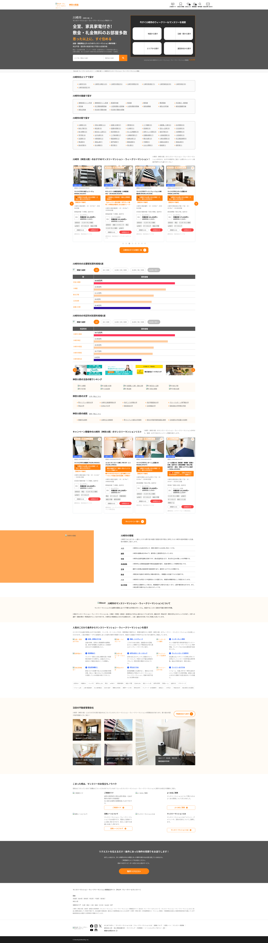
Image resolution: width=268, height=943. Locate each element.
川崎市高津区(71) (149, 84)
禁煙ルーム (165, 683)
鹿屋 (96, 905)
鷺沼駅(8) (82, 142)
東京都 (102, 899)
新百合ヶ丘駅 (154, 386)
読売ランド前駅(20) (149, 132)
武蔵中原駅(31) (116, 128)
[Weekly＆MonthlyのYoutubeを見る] (91, 930)
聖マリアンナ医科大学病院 (132, 420)
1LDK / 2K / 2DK (121, 270)
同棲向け (83, 683)
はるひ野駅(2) (148, 145)
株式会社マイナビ (117, 234)
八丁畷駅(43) (147, 125)
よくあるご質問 (180, 807)
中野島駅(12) (99, 138)
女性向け (76, 683)
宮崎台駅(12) (131, 138)
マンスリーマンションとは (179, 830)
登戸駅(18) (82, 135)
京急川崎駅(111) (100, 125)
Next (196, 204)
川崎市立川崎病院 (107, 420)
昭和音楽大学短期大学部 (178, 406)
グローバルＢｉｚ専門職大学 (179, 402)
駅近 (106, 683)
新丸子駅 (76, 294)
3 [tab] (129, 243)
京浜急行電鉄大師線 (117, 110)
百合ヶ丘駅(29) (165, 128)
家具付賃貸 (157, 683)
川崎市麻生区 (77, 359)
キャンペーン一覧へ (133, 521)
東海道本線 (114, 103)
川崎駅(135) (82, 125)
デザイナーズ (182, 683)
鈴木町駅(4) (82, 145)
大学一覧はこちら (95, 396)
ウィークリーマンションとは (143, 925)
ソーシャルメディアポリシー (153, 928)
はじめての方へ (109, 925)
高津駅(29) (147, 128)
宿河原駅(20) (115, 132)
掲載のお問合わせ (109, 931)
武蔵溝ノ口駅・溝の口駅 (135, 386)
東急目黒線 (82, 110)
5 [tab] (136, 243)
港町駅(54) (130, 125)
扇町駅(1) (179, 145)
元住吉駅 (76, 301)
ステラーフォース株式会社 (182, 511)
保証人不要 (129, 683)
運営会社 (107, 928)
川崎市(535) (82, 84)
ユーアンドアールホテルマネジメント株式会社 (118, 508)
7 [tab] (142, 243)
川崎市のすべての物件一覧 (132, 250)
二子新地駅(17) (116, 135)
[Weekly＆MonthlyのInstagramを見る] (96, 926)
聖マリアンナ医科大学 (85, 402)
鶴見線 (145, 103)
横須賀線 (163, 103)
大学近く (168, 688)
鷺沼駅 (129, 389)
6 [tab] (139, 243)
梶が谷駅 (176, 389)
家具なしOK (99, 683)
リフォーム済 (77, 688)
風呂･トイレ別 (147, 683)
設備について (158, 925)
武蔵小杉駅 (77, 307)
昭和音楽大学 (128, 406)
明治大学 (81, 406)
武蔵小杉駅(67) (116, 125)
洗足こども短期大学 (130, 402)
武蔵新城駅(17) (148, 135)
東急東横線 (147, 106)
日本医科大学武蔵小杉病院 (178, 420)
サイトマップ (131, 928)
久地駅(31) (130, 128)
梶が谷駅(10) (147, 138)
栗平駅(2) (114, 145)
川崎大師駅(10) (165, 138)
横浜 (88, 905)
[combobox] (88, 58)
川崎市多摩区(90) (133, 84)
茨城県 (75, 899)
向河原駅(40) (180, 125)
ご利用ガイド (116, 807)
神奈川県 (75, 901)
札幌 (83, 905)
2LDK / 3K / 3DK (138, 270)
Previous (72, 204)
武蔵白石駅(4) (164, 142)
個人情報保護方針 (119, 928)
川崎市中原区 (77, 346)
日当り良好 (107, 688)
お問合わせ (94, 232)
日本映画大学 (151, 406)
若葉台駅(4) (180, 142)
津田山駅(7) (98, 142)
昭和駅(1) (163, 145)
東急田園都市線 (181, 106)
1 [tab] (123, 243)
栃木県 (80, 899)
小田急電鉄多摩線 (133, 106)
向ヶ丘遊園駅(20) (133, 132)
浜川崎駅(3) (98, 145)
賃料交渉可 (137, 688)
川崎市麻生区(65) (165, 84)
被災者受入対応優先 (188, 688)
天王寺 (101, 905)
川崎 (92, 905)
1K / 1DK (106, 270)
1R (96, 270)
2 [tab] (126, 243)
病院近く (161, 688)
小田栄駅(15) (180, 135)
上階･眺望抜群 (88, 688)
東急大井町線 (164, 106)
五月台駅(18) (99, 135)
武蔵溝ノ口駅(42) (165, 125)
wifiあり (112, 683)
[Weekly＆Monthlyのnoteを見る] (96, 930)
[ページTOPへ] (193, 939)
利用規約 (140, 928)
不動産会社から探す (182, 714)
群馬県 (86, 899)
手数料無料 (120, 683)
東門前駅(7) (115, 142)
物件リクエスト (134, 871)
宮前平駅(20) (164, 132)
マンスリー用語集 (178, 925)
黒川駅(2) (130, 145)
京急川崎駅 (77, 282)
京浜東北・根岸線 (182, 103)
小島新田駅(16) (165, 135)
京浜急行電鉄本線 (100, 110)
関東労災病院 (82, 420)
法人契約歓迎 (98, 688)
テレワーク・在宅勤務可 (149, 688)
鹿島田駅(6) (131, 142)
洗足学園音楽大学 (152, 402)
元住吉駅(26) (180, 128)
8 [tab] (145, 243)
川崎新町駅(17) (132, 135)
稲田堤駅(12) (115, 138)
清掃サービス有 (127, 688)
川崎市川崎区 (77, 334)
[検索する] (123, 58)
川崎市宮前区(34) (84, 87)
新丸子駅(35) (83, 128)
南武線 (129, 103)
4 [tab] (132, 243)
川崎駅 (75, 288)
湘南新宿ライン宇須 (85, 103)
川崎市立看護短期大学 (108, 402)
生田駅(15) (82, 138)
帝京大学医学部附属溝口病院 (156, 420)
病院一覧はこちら (95, 414)
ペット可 (90, 683)
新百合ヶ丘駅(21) (100, 132)
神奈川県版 (74, 4)
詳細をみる (80, 232)
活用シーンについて (116, 828)
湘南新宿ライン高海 (101, 103)
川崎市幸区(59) (181, 84)
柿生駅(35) (98, 128)
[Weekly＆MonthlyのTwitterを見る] (100, 926)
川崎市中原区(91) (116, 84)
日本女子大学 (105, 406)
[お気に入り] (99, 168)
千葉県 (97, 899)
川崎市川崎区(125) (101, 84)
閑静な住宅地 (116, 688)
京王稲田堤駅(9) (181, 138)
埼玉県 (91, 899)
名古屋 (107, 905)
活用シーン (167, 925)
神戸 (111, 905)
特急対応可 (177, 688)
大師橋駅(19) (180, 132)
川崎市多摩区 (77, 353)
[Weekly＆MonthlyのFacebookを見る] (91, 926)
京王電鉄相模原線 (100, 106)
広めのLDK (137, 683)
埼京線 (81, 106)
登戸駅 (83, 389)
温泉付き (173, 683)
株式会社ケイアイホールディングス (87, 237)
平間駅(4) (146, 142)
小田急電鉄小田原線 (117, 106)
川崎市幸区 (77, 340)
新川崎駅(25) (83, 132)
